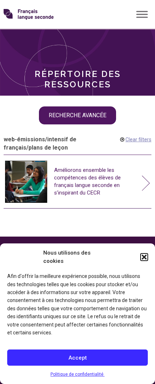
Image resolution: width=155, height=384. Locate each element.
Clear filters (138, 139)
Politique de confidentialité (77, 374)
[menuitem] (77, 41)
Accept (77, 358)
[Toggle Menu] (142, 14)
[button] (144, 257)
